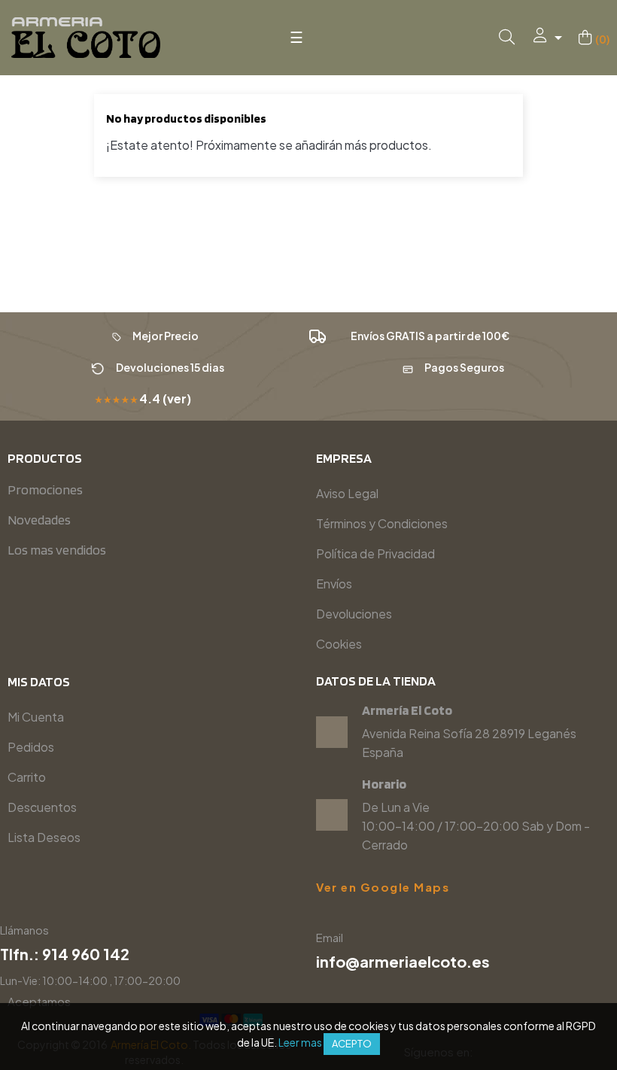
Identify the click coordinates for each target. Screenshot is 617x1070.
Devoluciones (354, 614)
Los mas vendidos (57, 550)
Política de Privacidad (375, 553)
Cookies (339, 644)
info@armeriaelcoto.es (403, 961)
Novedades (39, 519)
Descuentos (42, 807)
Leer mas (300, 1042)
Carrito (27, 777)
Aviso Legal (347, 493)
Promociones (45, 489)
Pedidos (31, 747)
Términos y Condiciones (382, 523)
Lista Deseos (44, 837)
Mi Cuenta (36, 717)
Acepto (352, 1044)
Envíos (334, 583)
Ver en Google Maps (382, 887)
